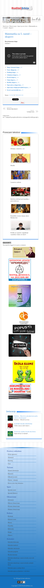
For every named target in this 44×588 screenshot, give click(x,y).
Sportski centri (12, 490)
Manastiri (10, 473)
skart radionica (26, 578)
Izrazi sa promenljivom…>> (15, 90)
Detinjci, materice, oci (18, 148)
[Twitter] (24, 582)
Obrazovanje (12, 26)
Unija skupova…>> (12, 80)
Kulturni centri (12, 519)
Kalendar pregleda (13, 551)
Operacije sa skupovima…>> (15, 85)
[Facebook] (21, 582)
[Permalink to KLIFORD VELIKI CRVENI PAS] (10, 428)
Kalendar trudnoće (13, 545)
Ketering (10, 460)
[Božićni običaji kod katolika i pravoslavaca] (20, 196)
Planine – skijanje (13, 480)
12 (22, 95)
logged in (12, 245)
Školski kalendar (12, 555)
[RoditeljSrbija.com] (22, 9)
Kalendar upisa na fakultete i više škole (19, 571)
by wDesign (17, 578)
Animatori (11, 457)
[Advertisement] (23, 123)
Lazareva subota (16, 182)
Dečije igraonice (12, 454)
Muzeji (10, 522)
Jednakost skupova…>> (14, 75)
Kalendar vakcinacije (14, 548)
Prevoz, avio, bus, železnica (15, 483)
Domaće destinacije (13, 470)
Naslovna (5, 26)
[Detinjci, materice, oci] (20, 145)
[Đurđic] (20, 162)
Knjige (10, 532)
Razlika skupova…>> (13, 82)
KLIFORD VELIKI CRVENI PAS (23, 424)
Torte (9, 464)
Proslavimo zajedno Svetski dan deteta (25, 431)
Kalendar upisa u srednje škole (16, 568)
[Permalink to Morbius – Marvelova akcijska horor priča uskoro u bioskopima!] (10, 420)
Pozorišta (10, 526)
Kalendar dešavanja (13, 542)
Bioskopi (10, 516)
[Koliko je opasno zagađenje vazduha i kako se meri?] (20, 229)
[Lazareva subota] (20, 179)
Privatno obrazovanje (14, 506)
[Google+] (18, 582)
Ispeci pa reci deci (23, 26)
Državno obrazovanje (14, 503)
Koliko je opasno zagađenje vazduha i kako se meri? (19, 233)
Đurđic (13, 165)
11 (20, 95)
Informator (11, 500)
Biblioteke (11, 529)
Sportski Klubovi (12, 493)
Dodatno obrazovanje (14, 509)
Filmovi (10, 535)
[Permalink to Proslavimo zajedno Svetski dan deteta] (10, 436)
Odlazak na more (12, 477)
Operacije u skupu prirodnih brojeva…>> (19, 87)
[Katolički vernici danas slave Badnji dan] (20, 213)
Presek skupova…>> (13, 77)
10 (19, 95)
